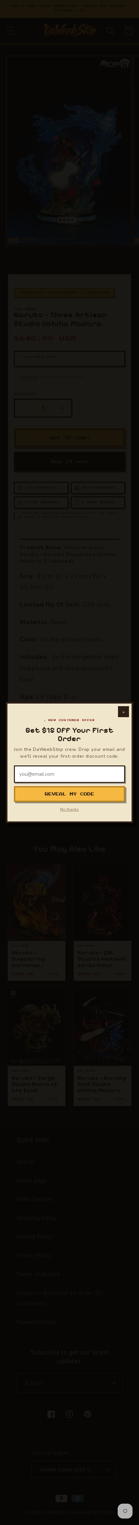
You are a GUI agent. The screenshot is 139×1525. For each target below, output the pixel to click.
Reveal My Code (69, 794)
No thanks (69, 809)
